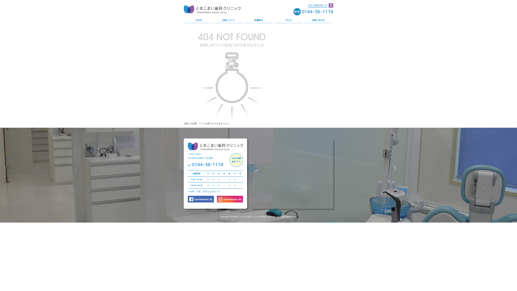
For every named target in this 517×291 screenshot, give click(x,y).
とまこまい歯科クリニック (248, 217)
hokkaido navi (291, 217)
